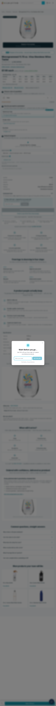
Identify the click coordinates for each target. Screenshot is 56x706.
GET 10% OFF (37, 358)
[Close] (42, 343)
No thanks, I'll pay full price (28, 362)
